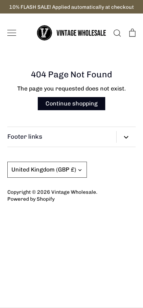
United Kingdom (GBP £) (43, 169)
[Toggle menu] (12, 33)
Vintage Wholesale (73, 192)
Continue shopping (71, 103)
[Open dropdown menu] (126, 137)
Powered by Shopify (31, 199)
